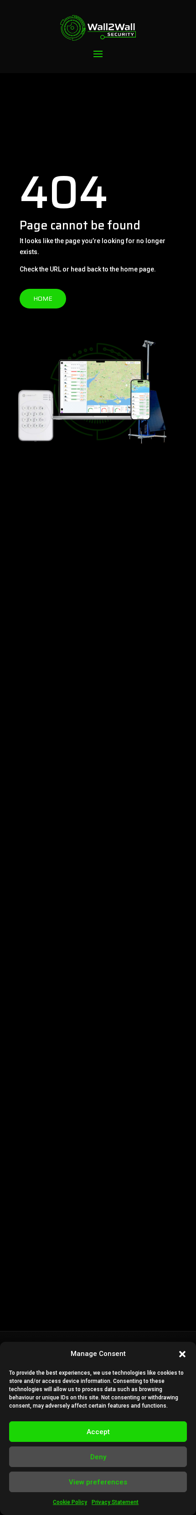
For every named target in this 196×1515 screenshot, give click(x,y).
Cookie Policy (70, 1502)
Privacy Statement (115, 1502)
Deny (98, 1457)
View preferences (98, 1482)
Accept (98, 1432)
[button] (182, 1354)
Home (42, 298)
